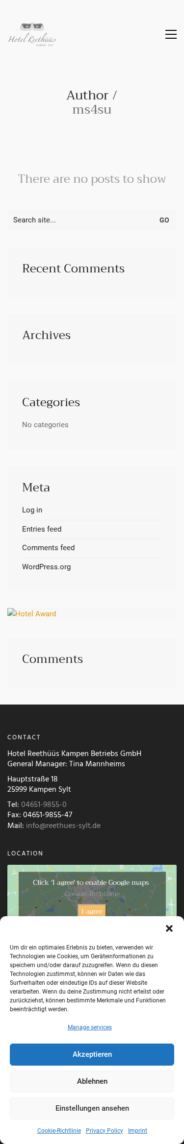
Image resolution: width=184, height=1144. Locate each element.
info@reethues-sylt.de (63, 826)
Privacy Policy (104, 1130)
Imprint (137, 1130)
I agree (92, 911)
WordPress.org (46, 566)
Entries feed (41, 529)
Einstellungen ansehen (92, 1108)
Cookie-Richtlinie (59, 1130)
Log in (32, 510)
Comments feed (48, 547)
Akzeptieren (92, 1054)
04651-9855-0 (44, 805)
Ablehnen (92, 1081)
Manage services (90, 1027)
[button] (169, 928)
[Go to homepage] (31, 34)
